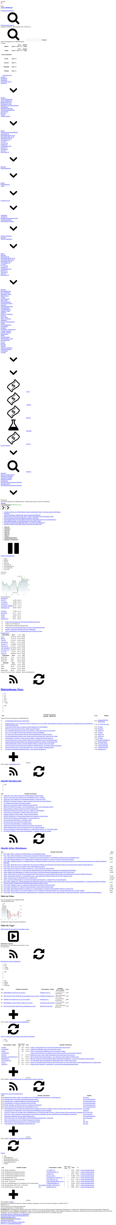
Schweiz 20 (4, 147)
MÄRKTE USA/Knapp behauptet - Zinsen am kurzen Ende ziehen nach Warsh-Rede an (27, 801)
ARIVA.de (101, 730)
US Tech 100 (4, 143)
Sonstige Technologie (6, 348)
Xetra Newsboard (102, 743)
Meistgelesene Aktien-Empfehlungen (10, 961)
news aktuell (86, 1108)
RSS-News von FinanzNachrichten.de (11, 1223)
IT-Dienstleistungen (6, 325)
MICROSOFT (5, 1058)
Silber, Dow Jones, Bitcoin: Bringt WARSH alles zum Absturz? (21, 805)
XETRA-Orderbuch (6, 236)
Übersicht (3, 237)
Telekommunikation (6, 349)
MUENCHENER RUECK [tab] (11, 538)
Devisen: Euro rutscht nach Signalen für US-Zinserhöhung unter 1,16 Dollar (24, 797)
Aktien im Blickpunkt (6, 99)
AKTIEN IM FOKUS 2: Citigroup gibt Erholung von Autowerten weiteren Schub (26, 816)
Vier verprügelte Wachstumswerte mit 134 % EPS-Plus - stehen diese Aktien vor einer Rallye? (30, 730)
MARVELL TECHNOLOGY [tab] (11, 539)
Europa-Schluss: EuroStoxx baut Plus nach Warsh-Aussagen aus (21, 808)
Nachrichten (4, 78)
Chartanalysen (4, 111)
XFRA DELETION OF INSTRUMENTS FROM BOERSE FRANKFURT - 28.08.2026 (28, 1118)
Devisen (28, 444)
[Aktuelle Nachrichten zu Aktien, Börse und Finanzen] (7, 10)
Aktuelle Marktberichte (11, 781)
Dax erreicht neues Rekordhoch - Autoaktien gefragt (18, 820)
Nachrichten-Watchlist (7, 476)
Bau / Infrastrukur (5, 292)
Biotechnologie (5, 296)
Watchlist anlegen (5, 484)
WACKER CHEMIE (6, 606)
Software (3, 346)
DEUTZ (3, 600)
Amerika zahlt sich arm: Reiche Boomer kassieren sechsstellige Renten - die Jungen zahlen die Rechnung (33, 745)
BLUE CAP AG (50, 1175)
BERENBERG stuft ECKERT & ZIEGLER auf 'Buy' (18, 1003)
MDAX (3, 638)
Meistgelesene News (6, 104)
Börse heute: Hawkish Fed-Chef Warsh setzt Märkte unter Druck (22, 622)
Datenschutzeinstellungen (7, 1218)
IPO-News (3, 113)
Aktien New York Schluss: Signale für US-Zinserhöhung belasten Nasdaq (23, 795)
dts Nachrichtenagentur (89, 1099)
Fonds (27, 391)
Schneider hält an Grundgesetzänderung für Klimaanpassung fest (21, 1101)
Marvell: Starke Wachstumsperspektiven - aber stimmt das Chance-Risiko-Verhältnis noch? (54, 1057)
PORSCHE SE (5, 607)
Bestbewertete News (6, 102)
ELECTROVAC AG (52, 1179)
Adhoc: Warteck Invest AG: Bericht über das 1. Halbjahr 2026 (20, 878)
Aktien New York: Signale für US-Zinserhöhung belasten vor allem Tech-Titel (24, 799)
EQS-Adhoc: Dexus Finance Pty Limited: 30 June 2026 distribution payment (24, 866)
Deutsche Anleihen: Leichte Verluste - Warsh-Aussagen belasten (21, 814)
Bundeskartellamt (102, 742)
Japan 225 (3, 150)
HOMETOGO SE (51, 1187)
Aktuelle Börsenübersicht (7, 556)
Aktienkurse (4, 215)
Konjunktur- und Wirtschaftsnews (10, 105)
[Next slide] (7, 508)
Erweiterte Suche (7, 75)
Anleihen (28, 404)
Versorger (3, 352)
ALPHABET (5, 1049)
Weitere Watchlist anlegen (8, 474)
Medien (3, 183)
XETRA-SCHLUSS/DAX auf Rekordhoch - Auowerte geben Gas (22, 818)
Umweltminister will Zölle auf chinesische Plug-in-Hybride (20, 1103)
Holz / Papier (4, 317)
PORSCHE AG (44, 999)
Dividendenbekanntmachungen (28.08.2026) (17, 721)
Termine (3, 114)
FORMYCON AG (45, 992)
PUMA (3, 615)
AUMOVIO (4, 604)
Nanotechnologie (5, 337)
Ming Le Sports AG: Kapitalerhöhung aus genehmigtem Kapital (24, 854)
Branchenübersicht (6, 168)
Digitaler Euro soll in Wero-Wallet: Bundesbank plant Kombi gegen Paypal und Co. (52, 1055)
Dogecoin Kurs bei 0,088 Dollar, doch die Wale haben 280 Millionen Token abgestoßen (27, 1110)
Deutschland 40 (5, 134)
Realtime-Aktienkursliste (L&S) (9, 218)
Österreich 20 (4, 149)
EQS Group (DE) (88, 1112)
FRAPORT (4, 613)
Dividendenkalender (6, 220)
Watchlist (28, 471)
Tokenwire (86, 1097)
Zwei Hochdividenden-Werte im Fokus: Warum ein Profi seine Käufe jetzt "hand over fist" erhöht (31, 736)
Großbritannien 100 (6, 146)
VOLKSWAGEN (6, 1060)
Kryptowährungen (6, 445)
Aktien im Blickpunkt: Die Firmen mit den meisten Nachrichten (18, 1036)
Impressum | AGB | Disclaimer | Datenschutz (13, 1222)
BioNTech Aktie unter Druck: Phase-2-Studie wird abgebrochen (22, 728)
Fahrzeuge (3, 305)
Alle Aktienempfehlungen (8, 110)
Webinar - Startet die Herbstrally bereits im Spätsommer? (20, 629)
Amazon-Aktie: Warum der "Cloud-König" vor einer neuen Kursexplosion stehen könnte (54, 1064)
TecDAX (3, 640)
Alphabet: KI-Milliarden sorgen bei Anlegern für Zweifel (45, 1049)
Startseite (3, 77)
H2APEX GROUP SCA (53, 1185)
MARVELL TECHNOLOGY (9, 1057)
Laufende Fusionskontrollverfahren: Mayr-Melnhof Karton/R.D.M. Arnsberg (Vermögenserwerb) (31, 742)
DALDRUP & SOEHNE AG (54, 1177)
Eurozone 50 (4, 144)
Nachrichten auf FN (6, 81)
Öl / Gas (3, 341)
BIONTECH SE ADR (46, 1006)
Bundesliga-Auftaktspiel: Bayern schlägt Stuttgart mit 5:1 (19, 1116)
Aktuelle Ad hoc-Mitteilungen (14, 848)
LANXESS (4, 602)
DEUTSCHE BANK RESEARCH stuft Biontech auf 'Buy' (20, 1006)
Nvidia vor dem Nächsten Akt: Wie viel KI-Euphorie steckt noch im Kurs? (50, 1047)
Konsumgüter (4, 326)
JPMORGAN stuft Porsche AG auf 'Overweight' (17, 999)
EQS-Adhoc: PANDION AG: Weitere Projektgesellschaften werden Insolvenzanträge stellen (28, 887)
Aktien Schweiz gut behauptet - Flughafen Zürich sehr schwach (21, 812)
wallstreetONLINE (103, 745)
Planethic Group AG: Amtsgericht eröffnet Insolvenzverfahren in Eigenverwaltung (29, 885)
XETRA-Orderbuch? (6, 239)
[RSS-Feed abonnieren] (13, 685)
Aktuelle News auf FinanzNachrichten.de (12, 1093)
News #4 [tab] (7, 532)
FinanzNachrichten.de (104, 740)
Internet (3, 323)
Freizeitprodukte (5, 308)
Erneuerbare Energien (6, 303)
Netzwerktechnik (5, 340)
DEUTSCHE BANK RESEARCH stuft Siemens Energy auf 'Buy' (22, 996)
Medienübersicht (5, 184)
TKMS (3, 617)
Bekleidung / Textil (6, 294)
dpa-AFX (85, 1121)
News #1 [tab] (7, 527)
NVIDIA (3, 1047)
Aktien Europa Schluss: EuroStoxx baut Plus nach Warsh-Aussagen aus (23, 825)
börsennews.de (102, 749)
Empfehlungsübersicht (7, 108)
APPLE (3, 1051)
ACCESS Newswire (103, 724)
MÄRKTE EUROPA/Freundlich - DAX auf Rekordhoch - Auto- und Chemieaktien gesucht (28, 807)
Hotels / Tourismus (6, 318)
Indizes (3, 131)
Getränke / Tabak (5, 311)
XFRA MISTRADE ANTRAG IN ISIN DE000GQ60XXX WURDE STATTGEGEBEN (29, 743)
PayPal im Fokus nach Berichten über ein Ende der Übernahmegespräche (25, 627)
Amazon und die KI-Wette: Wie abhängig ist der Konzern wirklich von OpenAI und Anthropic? (56, 1053)
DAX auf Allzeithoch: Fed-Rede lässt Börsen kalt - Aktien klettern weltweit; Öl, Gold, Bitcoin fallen (30, 829)
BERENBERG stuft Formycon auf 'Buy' (15, 992)
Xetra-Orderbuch (13, 1214)
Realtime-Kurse (5, 633)
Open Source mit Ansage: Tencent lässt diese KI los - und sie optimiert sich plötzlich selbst (29, 747)
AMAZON (4, 1064)
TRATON (3, 611)
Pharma (3, 343)
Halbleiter (3, 312)
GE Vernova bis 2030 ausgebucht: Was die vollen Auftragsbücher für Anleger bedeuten (28, 734)
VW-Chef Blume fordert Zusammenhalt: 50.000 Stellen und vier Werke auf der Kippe (53, 1060)
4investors (100, 728)
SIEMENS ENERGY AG (47, 996)
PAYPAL (3, 1055)
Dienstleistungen (5, 299)
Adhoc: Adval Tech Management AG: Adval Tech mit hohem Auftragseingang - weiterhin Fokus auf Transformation (35, 879)
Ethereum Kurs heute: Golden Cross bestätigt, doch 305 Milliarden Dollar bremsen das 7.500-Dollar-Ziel (32, 1097)
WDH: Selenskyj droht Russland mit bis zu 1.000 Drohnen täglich (22, 1121)
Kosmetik (3, 328)
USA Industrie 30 (5, 140)
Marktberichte (4, 107)
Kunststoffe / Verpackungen (8, 329)
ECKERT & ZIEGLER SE (47, 1003)
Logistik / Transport (6, 331)
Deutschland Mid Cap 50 (7, 137)
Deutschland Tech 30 (6, 138)
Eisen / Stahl (4, 300)
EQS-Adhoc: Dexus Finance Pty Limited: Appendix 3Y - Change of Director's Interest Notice (29, 868)
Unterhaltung (4, 351)
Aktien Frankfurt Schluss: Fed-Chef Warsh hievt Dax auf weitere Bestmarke (24, 827)
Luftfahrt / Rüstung (6, 332)
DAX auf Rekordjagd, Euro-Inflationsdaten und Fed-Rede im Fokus (23, 631)
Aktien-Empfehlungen (17, 1215)
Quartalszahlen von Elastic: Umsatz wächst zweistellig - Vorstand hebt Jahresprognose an (29, 738)
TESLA (3, 1062)
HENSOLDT (4, 618)
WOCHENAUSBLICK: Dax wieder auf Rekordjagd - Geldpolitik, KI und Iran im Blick (27, 831)
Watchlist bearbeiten (6, 479)
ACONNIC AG (50, 1170)
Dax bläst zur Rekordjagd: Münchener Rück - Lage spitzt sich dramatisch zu (25, 749)
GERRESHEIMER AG (52, 1183)
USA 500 (3, 141)
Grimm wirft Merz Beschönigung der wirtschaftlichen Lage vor (21, 1106)
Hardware (3, 315)
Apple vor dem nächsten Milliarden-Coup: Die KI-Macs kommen (47, 1051)
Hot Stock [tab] (7, 529)
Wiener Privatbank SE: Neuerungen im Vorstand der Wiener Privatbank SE (27, 855)
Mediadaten (18, 1218)
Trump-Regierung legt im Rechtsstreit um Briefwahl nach (19, 1123)
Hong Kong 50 (5, 152)
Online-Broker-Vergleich (7, 221)
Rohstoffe (3, 344)
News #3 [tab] (7, 530)
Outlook (92, 1170)
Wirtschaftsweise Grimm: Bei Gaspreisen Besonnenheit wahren (21, 1099)
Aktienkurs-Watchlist (6, 478)
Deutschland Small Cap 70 (8, 135)
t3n (84, 1120)
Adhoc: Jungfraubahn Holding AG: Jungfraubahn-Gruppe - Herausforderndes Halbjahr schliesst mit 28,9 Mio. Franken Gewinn (38, 876)
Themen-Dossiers (5, 116)
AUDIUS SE (50, 1174)
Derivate (28, 418)
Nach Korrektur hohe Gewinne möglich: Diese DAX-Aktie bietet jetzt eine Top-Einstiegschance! (31, 740)
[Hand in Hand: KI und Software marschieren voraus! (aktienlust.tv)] (13, 942)
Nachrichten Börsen (6, 1215)
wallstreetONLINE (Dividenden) (103, 720)
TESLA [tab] (6, 536)
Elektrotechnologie (6, 302)
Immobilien (4, 320)
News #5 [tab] (7, 534)
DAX (2, 636)
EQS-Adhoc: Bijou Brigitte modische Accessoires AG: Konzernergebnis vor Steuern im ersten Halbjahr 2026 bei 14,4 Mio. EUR (38, 888)
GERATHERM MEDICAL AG (55, 1181)
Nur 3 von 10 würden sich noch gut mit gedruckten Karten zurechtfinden (24, 732)
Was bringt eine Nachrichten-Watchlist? (11, 482)
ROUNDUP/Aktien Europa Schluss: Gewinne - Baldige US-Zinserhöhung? (24, 810)
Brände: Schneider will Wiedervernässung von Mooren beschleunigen (23, 1105)
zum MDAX (4, 598)
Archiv (2, 186)
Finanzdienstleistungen (7, 306)
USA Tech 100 (5, 649)
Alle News (3, 83)
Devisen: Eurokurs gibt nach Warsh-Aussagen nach (17, 822)
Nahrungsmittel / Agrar (7, 338)
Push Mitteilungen (5, 504)
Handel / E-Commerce (7, 314)
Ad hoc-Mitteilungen (7, 7)
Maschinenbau (4, 334)
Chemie (3, 297)
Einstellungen (4, 481)
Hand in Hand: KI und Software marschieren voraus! (15, 929)
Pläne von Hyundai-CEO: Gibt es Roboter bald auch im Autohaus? (22, 1120)
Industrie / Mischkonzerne (8, 322)
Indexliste (3, 255)
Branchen (3, 167)
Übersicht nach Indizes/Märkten (9, 132)
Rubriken (3, 98)
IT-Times (100, 727)
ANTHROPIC (5, 1053)
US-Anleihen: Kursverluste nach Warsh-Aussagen (17, 803)
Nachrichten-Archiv (10, 1217)
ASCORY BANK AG (52, 1172)
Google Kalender (85, 1170)
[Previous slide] (3, 508)
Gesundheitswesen (6, 309)
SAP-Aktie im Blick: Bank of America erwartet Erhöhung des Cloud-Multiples (26, 727)
